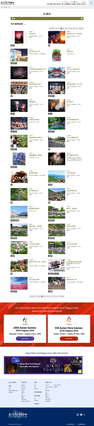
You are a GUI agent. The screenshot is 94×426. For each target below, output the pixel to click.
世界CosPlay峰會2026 (73, 69)
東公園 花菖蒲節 (71, 226)
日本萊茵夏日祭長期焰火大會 (37, 69)
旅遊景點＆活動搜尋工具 (26, 401)
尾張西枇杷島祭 (33, 173)
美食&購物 (73, 4)
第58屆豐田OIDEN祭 (72, 155)
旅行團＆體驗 (23, 399)
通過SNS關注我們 (57, 385)
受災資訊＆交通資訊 (49, 386)
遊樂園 (22, 397)
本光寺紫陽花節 (33, 191)
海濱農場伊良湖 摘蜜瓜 (35, 137)
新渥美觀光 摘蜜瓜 (35, 208)
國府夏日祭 (70, 51)
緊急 (46, 388)
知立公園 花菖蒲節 (72, 244)
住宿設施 (79, 4)
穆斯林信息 (47, 397)
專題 (55, 4)
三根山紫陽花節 (71, 173)
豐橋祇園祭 (32, 102)
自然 (22, 394)
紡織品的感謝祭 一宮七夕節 (74, 84)
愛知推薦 (23, 385)
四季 (35, 386)
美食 (35, 398)
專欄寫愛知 (11, 392)
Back (52, 28)
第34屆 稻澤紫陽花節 (73, 120)
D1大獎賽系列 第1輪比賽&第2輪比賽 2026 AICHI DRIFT (74, 263)
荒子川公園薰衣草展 (72, 137)
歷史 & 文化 (23, 386)
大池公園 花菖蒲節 (34, 244)
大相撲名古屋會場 (34, 120)
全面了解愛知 (50, 4)
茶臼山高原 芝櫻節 (34, 279)
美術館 (22, 390)
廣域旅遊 (55, 386)
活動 (62, 4)
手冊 (46, 392)
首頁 (2, 7)
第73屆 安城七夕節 (34, 51)
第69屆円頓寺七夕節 (35, 84)
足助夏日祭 (32, 34)
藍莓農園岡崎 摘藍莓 (35, 155)
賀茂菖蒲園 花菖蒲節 (35, 226)
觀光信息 (5, 7)
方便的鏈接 (47, 390)
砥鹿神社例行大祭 (72, 279)
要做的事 (59, 4)
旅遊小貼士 (84, 4)
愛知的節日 (36, 388)
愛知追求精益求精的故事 (13, 390)
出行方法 (47, 385)
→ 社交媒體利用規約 (81, 424)
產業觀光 (23, 392)
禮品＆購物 (36, 400)
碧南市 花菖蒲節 (72, 208)
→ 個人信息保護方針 (70, 424)
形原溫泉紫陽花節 (72, 191)
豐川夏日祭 (70, 102)
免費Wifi (46, 395)
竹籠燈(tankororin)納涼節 (74, 34)
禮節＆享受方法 (48, 399)
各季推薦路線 (67, 4)
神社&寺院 (23, 388)
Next (80, 28)
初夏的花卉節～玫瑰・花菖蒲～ (37, 262)
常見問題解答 (47, 401)
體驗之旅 (23, 395)
